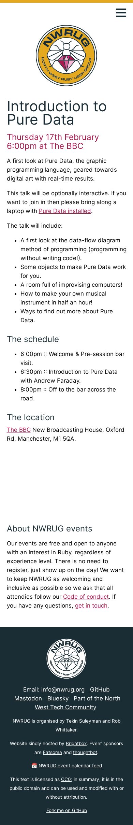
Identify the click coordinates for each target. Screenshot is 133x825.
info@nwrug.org (63, 689)
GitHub (100, 689)
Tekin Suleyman (83, 721)
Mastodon (28, 698)
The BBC (19, 429)
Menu (121, 12)
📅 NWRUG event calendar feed (66, 765)
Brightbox (76, 743)
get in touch (91, 605)
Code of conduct (86, 596)
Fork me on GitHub (66, 810)
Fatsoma (52, 752)
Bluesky (58, 698)
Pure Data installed (65, 211)
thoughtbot (85, 752)
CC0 (66, 779)
